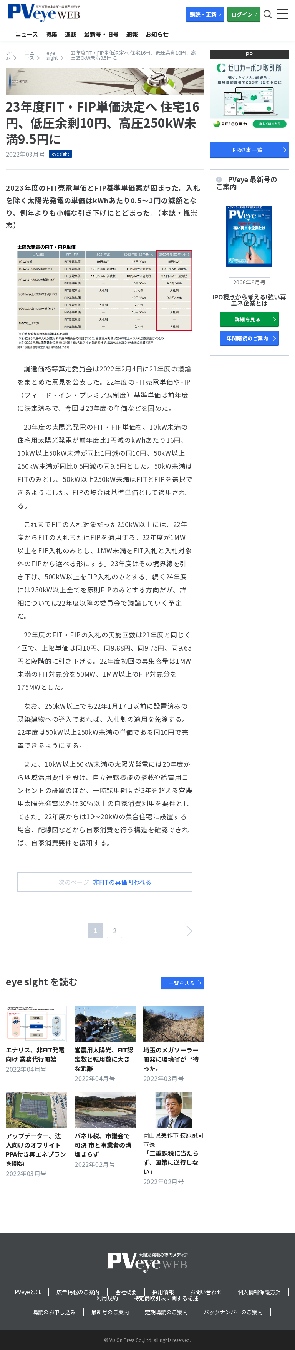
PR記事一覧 (247, 150)
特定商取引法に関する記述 (166, 1298)
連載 (70, 34)
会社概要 (126, 1292)
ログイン (242, 14)
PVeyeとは (28, 1292)
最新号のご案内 (110, 1312)
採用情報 (163, 1292)
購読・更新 (203, 14)
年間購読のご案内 (247, 338)
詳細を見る (247, 319)
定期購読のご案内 (166, 1312)
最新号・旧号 (101, 34)
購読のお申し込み (54, 1312)
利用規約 (107, 1298)
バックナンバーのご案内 (233, 1312)
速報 (132, 34)
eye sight (60, 154)
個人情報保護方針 (259, 1292)
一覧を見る (181, 983)
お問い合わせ (206, 1292)
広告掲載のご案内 (77, 1292)
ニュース (26, 34)
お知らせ (157, 34)
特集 (51, 34)
